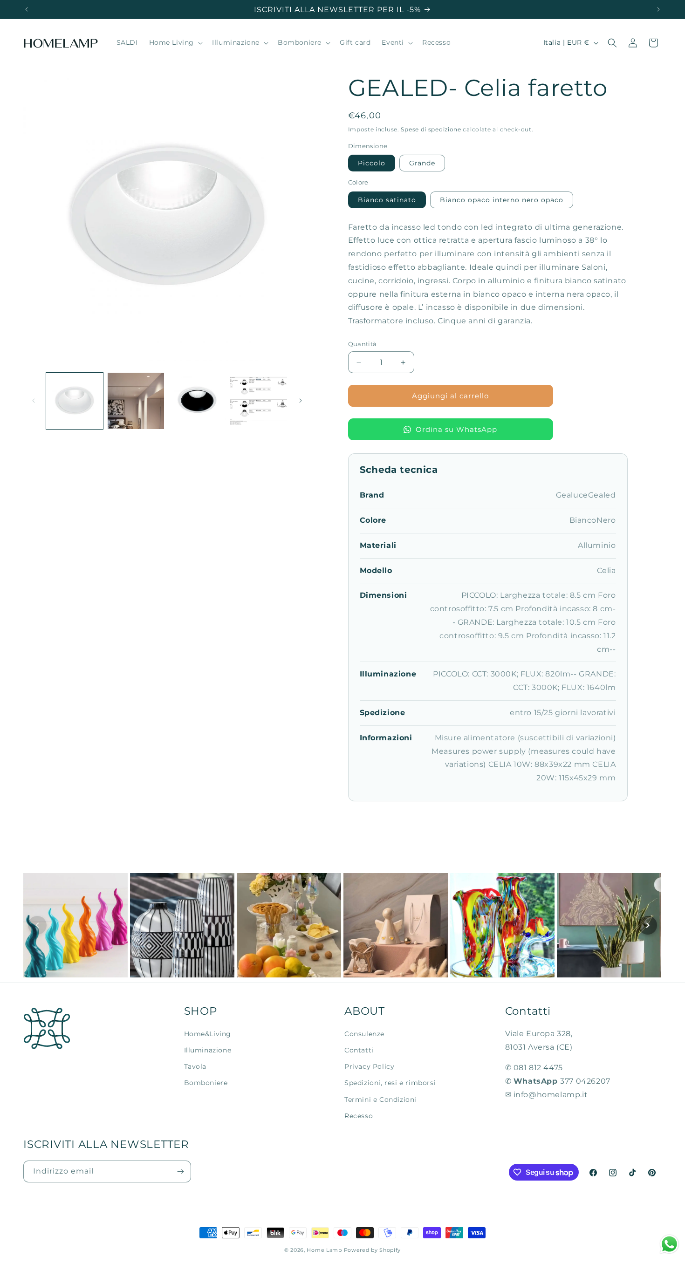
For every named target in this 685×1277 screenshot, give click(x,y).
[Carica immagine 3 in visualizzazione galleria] (197, 401)
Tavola (195, 1066)
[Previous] (37, 925)
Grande (422, 163)
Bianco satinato (387, 200)
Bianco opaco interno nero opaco (501, 200)
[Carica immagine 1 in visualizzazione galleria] (74, 401)
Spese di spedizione (431, 129)
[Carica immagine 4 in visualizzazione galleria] (258, 401)
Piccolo (371, 163)
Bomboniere (206, 1083)
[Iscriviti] (180, 1171)
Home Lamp (324, 1250)
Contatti (359, 1050)
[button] (175, 43)
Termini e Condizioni (380, 1099)
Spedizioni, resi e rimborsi (390, 1083)
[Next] (647, 925)
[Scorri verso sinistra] (33, 400)
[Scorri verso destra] (300, 400)
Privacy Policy (369, 1066)
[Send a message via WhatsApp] (669, 1244)
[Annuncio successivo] (658, 9)
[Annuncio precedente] (26, 9)
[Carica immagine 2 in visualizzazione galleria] (136, 401)
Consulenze (364, 1034)
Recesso (358, 1116)
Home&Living (208, 1034)
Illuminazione (208, 1050)
